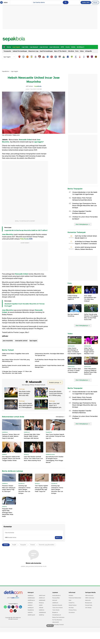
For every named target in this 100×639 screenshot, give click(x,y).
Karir (70, 600)
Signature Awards (57, 605)
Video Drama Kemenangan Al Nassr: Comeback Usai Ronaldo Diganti (74, 350)
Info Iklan (71, 607)
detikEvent (55, 602)
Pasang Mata (56, 597)
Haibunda (88, 600)
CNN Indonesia (89, 595)
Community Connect (58, 624)
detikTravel (42, 595)
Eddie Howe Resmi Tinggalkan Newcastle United (15, 354)
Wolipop (41, 602)
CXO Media (88, 607)
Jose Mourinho (7, 234)
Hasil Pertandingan (46, 51)
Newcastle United (25, 139)
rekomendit (55, 622)
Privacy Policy (72, 610)
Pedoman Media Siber (75, 597)
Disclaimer (72, 612)
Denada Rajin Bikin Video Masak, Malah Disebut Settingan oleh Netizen (32, 436)
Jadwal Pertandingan (20, 51)
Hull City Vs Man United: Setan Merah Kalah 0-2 (86, 237)
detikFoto (41, 610)
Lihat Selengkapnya (82, 224)
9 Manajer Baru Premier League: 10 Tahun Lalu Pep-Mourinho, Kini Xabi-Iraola (17, 372)
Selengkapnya (60, 416)
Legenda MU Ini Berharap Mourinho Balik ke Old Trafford (25, 230)
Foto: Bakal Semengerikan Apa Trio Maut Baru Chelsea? (90, 298)
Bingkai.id (55, 612)
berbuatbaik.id (56, 595)
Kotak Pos (71, 602)
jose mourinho (8, 340)
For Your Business (57, 619)
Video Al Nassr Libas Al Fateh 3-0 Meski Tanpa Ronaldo (74, 370)
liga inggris (33, 340)
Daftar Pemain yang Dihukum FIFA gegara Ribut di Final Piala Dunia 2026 (91, 316)
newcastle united (21, 340)
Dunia (68, 47)
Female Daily (88, 605)
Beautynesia (88, 602)
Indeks (73, 47)
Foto (77, 51)
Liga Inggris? (39, 142)
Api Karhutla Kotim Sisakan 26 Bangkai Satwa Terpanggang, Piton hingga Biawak (54, 459)
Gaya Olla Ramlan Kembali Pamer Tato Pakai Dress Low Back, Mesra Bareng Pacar (33, 458)
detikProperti (31, 615)
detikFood (42, 597)
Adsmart (54, 600)
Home (9, 47)
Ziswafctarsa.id (56, 615)
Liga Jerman (44, 47)
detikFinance (31, 600)
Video (82, 51)
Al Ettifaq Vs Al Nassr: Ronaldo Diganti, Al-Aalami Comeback (86, 242)
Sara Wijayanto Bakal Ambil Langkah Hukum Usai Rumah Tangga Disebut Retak (11, 458)
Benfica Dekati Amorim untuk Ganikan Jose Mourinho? (16, 366)
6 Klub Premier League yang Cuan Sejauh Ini (73, 297)
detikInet (30, 602)
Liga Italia (25, 47)
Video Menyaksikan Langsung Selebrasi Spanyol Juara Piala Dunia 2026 (90, 371)
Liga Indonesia (54, 47)
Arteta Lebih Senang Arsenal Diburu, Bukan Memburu (85, 248)
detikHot (30, 605)
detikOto (30, 612)
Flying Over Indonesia (58, 617)
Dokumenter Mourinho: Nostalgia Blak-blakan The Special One (49, 354)
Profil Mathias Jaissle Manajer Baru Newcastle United (49, 360)
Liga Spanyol (34, 47)
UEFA (62, 47)
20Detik (41, 607)
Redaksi (71, 595)
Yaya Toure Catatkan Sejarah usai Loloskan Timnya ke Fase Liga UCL (55, 436)
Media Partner (72, 605)
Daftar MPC (85, 2)
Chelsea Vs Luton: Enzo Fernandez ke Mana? (85, 218)
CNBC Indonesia (89, 597)
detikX (40, 605)
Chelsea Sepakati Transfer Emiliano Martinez (81, 212)
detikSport (80, 47)
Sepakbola (5, 71)
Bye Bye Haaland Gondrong (73, 315)
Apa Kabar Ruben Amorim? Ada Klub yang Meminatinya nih (16, 360)
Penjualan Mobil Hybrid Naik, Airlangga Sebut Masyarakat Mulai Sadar (7, 512)
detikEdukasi (31, 597)
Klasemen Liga (33, 51)
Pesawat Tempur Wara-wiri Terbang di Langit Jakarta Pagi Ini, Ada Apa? (11, 436)
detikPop (41, 615)
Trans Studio (55, 610)
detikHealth (42, 600)
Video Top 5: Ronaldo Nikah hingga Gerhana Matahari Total (89, 350)
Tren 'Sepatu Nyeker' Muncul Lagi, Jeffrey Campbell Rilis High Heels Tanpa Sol (41, 488)
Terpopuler (7, 51)
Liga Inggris (16, 47)
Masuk (95, 2)
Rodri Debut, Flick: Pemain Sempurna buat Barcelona (82, 199)
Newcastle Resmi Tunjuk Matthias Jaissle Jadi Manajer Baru (49, 366)
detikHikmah (42, 612)
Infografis (88, 51)
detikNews (30, 595)
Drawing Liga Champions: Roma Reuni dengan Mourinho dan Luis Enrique (24, 489)
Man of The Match (60, 51)
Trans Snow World (57, 607)
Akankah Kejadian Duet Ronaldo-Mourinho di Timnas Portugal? (24, 305)
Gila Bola (71, 51)
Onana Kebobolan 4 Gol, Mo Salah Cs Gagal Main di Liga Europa (84, 193)
